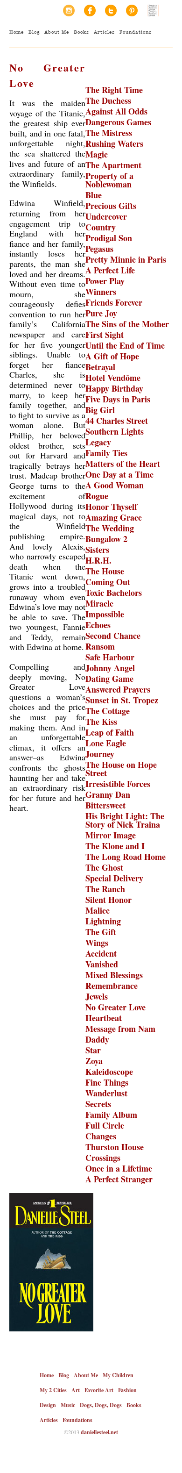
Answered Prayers (117, 689)
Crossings (102, 1157)
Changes (100, 1136)
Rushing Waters (114, 143)
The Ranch (105, 889)
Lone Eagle (105, 743)
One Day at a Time (119, 474)
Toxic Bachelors (113, 592)
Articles (104, 32)
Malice (97, 910)
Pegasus (99, 249)
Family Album (111, 1114)
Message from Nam (120, 1029)
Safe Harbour (109, 657)
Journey (99, 754)
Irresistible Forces (117, 784)
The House (104, 571)
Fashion (127, 1390)
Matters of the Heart (122, 464)
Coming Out (107, 582)
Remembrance (111, 986)
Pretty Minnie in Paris (125, 259)
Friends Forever (113, 302)
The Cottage (107, 711)
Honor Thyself (111, 507)
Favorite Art (98, 1390)
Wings (96, 943)
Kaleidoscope (109, 1071)
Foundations (135, 32)
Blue (93, 195)
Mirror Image (110, 835)
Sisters (97, 549)
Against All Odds (116, 111)
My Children (118, 1375)
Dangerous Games (118, 122)
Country (100, 227)
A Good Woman (114, 485)
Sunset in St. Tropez (121, 700)
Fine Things (106, 1082)
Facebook (90, 10)
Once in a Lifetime (118, 1168)
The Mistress (108, 133)
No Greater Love (115, 1007)
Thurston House (114, 1147)
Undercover (106, 216)
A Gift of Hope (112, 356)
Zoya (94, 1061)
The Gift (100, 932)
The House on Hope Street (121, 768)
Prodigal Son (108, 238)
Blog (34, 32)
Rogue (96, 496)
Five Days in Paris (117, 399)
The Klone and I (115, 846)
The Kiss (101, 721)
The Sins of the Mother (127, 324)
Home (16, 32)
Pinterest (132, 10)
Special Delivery (114, 878)
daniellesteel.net (99, 1432)
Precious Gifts (110, 206)
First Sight (104, 335)
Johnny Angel (110, 668)
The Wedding (109, 528)
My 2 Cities (53, 1390)
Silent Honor (108, 900)
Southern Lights (114, 431)
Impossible (104, 614)
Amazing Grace (113, 517)
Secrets (98, 1104)
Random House (153, 10)
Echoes (98, 625)
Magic (96, 154)
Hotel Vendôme (112, 378)
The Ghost (104, 867)
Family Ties (106, 453)
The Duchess (108, 100)
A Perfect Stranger (119, 1179)
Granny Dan (107, 794)
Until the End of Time (125, 345)
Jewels (96, 996)
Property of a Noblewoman (109, 180)
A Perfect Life (110, 270)
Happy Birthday (114, 388)
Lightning (103, 921)
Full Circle (104, 1125)
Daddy (97, 1039)
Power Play (105, 281)
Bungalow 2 (106, 539)
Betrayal (100, 367)
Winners (100, 292)
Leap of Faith (109, 732)
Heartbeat (103, 1018)
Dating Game (109, 678)
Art (75, 1390)
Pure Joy (101, 313)
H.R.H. (98, 560)
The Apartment (113, 165)
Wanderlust (106, 1093)
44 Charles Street (116, 421)
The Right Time (114, 90)
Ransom (100, 646)
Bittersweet (105, 805)
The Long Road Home (125, 857)
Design (48, 1405)
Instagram (69, 10)
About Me (56, 32)
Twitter (111, 10)
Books (81, 32)
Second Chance (112, 635)
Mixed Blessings (114, 975)
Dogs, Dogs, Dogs (101, 1405)
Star (93, 1050)
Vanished (101, 964)
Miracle (99, 603)
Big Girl (100, 410)
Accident (101, 953)
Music (68, 1405)
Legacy (98, 442)
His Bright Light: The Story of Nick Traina (124, 820)
